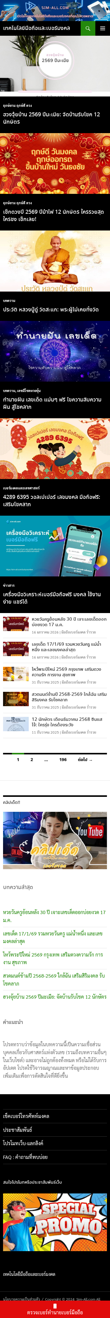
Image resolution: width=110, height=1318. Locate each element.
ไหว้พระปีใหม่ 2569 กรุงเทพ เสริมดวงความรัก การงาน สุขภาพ (66, 672)
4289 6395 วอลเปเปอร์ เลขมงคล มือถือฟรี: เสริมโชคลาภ (51, 501)
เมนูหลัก (102, 28)
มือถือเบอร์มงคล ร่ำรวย (78, 632)
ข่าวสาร (8, 585)
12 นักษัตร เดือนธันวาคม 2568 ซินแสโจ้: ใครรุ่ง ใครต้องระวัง (67, 722)
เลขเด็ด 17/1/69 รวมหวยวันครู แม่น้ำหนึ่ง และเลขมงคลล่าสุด (66, 647)
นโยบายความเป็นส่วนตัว (21, 1299)
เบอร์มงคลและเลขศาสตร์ (21, 488)
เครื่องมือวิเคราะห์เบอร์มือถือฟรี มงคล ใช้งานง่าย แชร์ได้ (52, 598)
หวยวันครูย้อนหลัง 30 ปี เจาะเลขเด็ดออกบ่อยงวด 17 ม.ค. (69, 622)
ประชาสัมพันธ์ (17, 1130)
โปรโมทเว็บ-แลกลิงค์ (23, 1143)
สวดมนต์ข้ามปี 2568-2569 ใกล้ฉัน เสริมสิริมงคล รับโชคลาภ (69, 697)
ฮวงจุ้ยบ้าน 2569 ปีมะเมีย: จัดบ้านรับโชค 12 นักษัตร (51, 118)
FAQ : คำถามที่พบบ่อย (27, 1157)
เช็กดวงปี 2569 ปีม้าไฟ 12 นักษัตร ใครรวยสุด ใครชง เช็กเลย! (53, 215)
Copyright (53, 1299)
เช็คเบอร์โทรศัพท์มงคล (26, 1116)
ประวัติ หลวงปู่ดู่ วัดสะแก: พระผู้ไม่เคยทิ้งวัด (51, 310)
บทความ (9, 300)
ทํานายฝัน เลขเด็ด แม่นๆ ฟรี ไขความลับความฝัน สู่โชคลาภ (52, 403)
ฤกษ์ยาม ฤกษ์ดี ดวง (17, 105)
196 (63, 760)
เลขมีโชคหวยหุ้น (29, 390)
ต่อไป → (85, 760)
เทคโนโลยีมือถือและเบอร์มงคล (36, 28)
